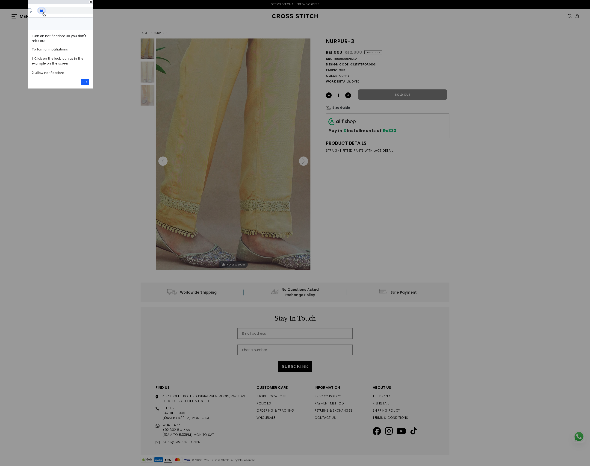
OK (85, 82)
